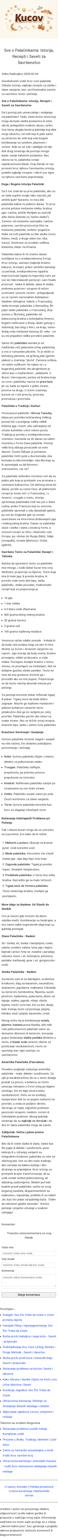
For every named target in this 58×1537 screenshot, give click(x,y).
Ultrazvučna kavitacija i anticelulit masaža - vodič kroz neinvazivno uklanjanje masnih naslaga (30, 1466)
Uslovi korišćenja (21, 1491)
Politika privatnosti (41, 1487)
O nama (10, 1487)
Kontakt (22, 1487)
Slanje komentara (29, 1295)
